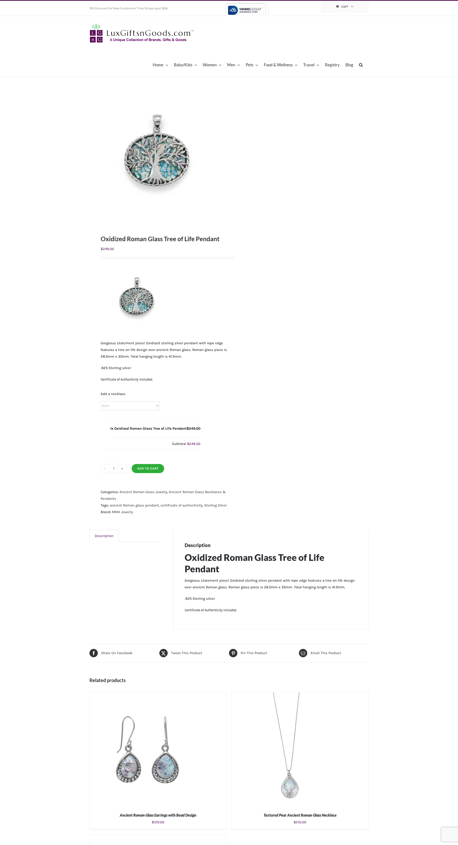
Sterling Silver (215, 505)
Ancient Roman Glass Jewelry (143, 492)
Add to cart (148, 468)
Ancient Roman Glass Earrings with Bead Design (158, 815)
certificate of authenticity (182, 505)
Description (104, 536)
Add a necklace (113, 394)
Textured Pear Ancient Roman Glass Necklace (300, 815)
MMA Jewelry (122, 512)
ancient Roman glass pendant (134, 505)
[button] (361, 65)
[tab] (104, 536)
